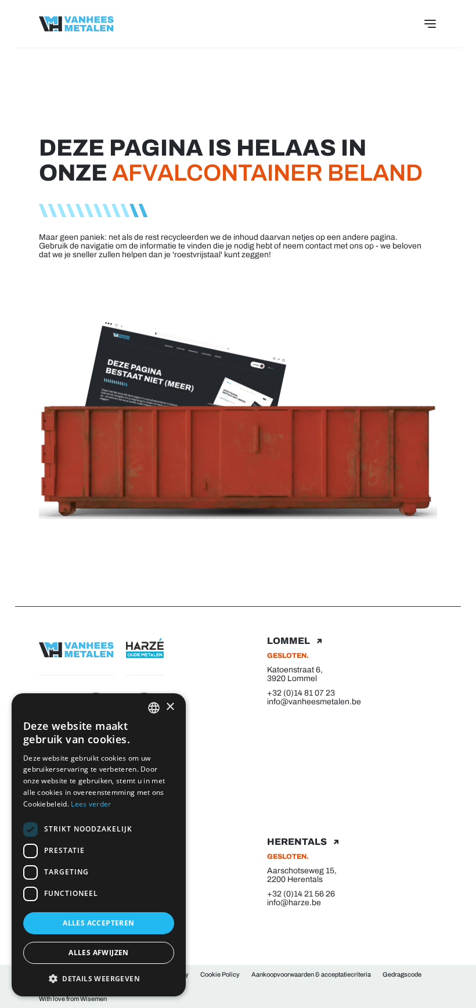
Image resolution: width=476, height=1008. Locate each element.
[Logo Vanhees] (76, 23)
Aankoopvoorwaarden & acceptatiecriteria (311, 974)
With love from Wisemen (73, 998)
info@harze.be (294, 902)
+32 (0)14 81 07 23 (301, 693)
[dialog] (99, 844)
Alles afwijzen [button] (98, 952)
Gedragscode (402, 974)
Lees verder (91, 804)
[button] (98, 978)
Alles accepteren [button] (98, 923)
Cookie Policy (220, 974)
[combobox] (154, 708)
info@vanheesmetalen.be (314, 701)
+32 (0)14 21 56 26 (301, 894)
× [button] (169, 707)
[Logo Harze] (144, 646)
